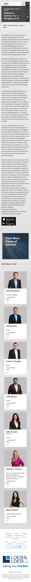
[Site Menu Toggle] (27, 4)
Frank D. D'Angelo (13, 361)
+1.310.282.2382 (10, 403)
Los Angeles (8, 533)
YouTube (25, 542)
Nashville (9, 535)
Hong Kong (15, 539)
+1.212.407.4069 (10, 516)
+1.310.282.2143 (10, 481)
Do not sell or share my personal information (15, 548)
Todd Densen (11, 396)
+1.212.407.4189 (10, 368)
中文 (14, 3)
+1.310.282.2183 (10, 440)
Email (7, 299)
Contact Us (10, 543)
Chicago (24, 533)
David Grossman (13, 290)
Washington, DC (19, 535)
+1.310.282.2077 (10, 297)
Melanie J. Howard (13, 469)
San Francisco (8, 537)
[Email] (27, 10)
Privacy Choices (14, 546)
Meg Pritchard (12, 509)
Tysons (17, 537)
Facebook (13, 542)
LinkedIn (6, 542)
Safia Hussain (11, 431)
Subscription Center (20, 545)
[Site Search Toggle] (23, 4)
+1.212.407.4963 (10, 332)
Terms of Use (8, 545)
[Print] (27, 16)
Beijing (24, 537)
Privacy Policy (19, 543)
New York (16, 533)
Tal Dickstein (11, 326)
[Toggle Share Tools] (27, 13)
